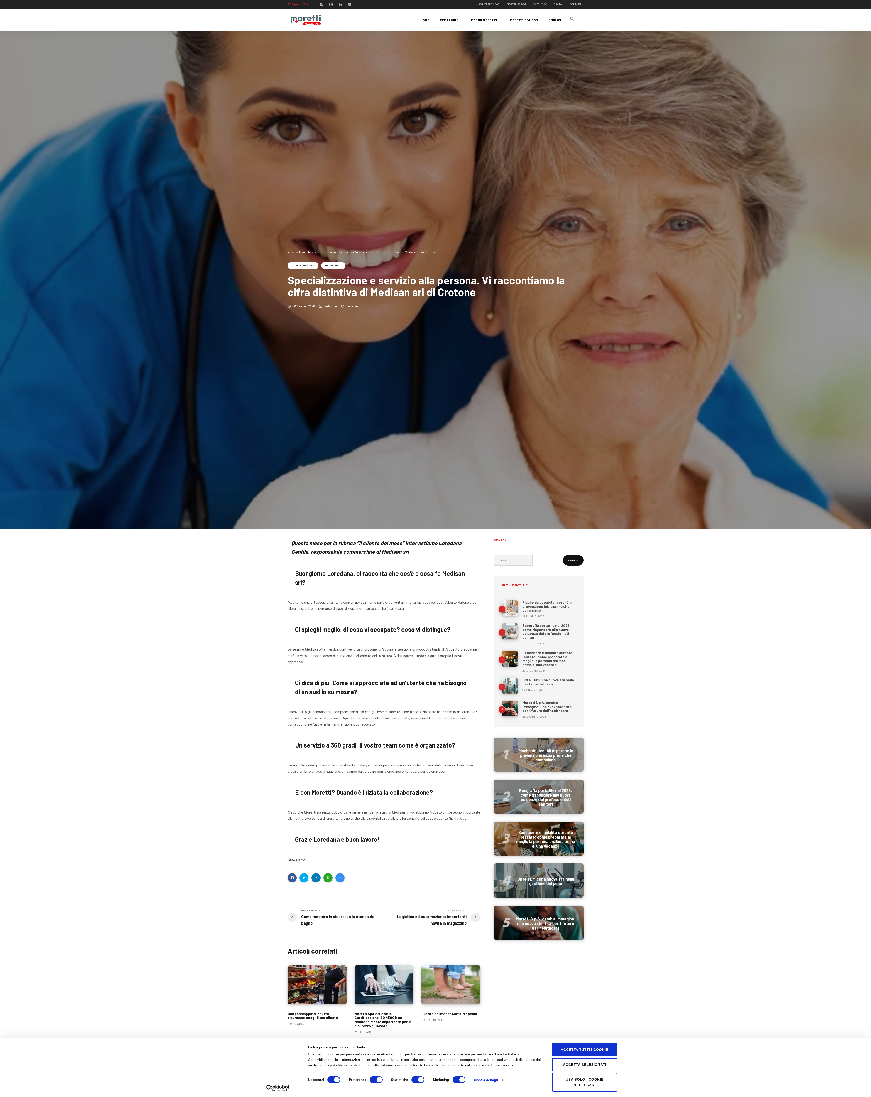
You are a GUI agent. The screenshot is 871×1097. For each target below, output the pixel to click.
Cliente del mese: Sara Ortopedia (449, 1013)
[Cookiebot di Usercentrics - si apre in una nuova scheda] (278, 1088)
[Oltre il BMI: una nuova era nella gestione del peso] (510, 686)
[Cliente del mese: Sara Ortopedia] (450, 984)
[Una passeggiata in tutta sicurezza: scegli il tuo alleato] (317, 984)
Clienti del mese (303, 265)
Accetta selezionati (584, 1065)
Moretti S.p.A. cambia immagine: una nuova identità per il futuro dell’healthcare (547, 706)
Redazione (331, 306)
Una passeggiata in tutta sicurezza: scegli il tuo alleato (313, 1015)
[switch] (376, 1079)
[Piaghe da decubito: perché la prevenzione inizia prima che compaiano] (510, 608)
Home (292, 252)
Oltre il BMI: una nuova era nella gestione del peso (548, 682)
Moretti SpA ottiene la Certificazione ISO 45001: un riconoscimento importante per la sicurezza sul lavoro (383, 1019)
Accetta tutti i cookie (584, 1050)
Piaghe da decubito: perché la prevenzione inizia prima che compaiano (547, 606)
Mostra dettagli (486, 1080)
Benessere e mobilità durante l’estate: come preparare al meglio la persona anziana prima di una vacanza (547, 658)
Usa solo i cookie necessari (585, 1082)
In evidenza (333, 265)
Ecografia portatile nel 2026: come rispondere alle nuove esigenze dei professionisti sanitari (546, 631)
